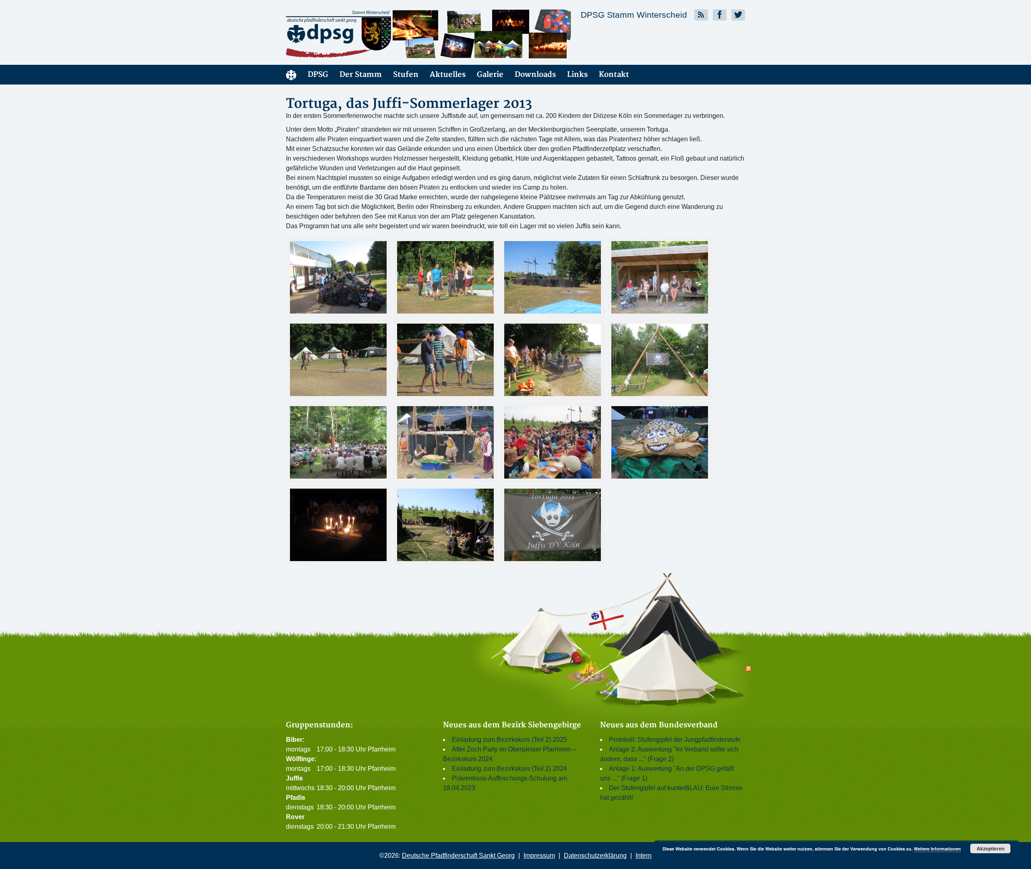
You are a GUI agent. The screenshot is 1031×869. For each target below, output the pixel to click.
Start (291, 75)
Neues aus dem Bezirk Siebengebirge (512, 725)
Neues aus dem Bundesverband (659, 725)
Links (577, 74)
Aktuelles (448, 74)
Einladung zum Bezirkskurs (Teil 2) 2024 (509, 768)
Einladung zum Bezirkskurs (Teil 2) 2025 (509, 739)
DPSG (318, 74)
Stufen (405, 74)
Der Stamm (361, 74)
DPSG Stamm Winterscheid (634, 14)
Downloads (535, 74)
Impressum (539, 855)
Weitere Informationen (937, 849)
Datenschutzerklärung (595, 855)
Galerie (490, 74)
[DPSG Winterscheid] (358, 33)
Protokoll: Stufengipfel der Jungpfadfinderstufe (675, 739)
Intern (644, 855)
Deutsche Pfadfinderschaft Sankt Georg (458, 855)
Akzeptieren (990, 848)
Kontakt (614, 74)
